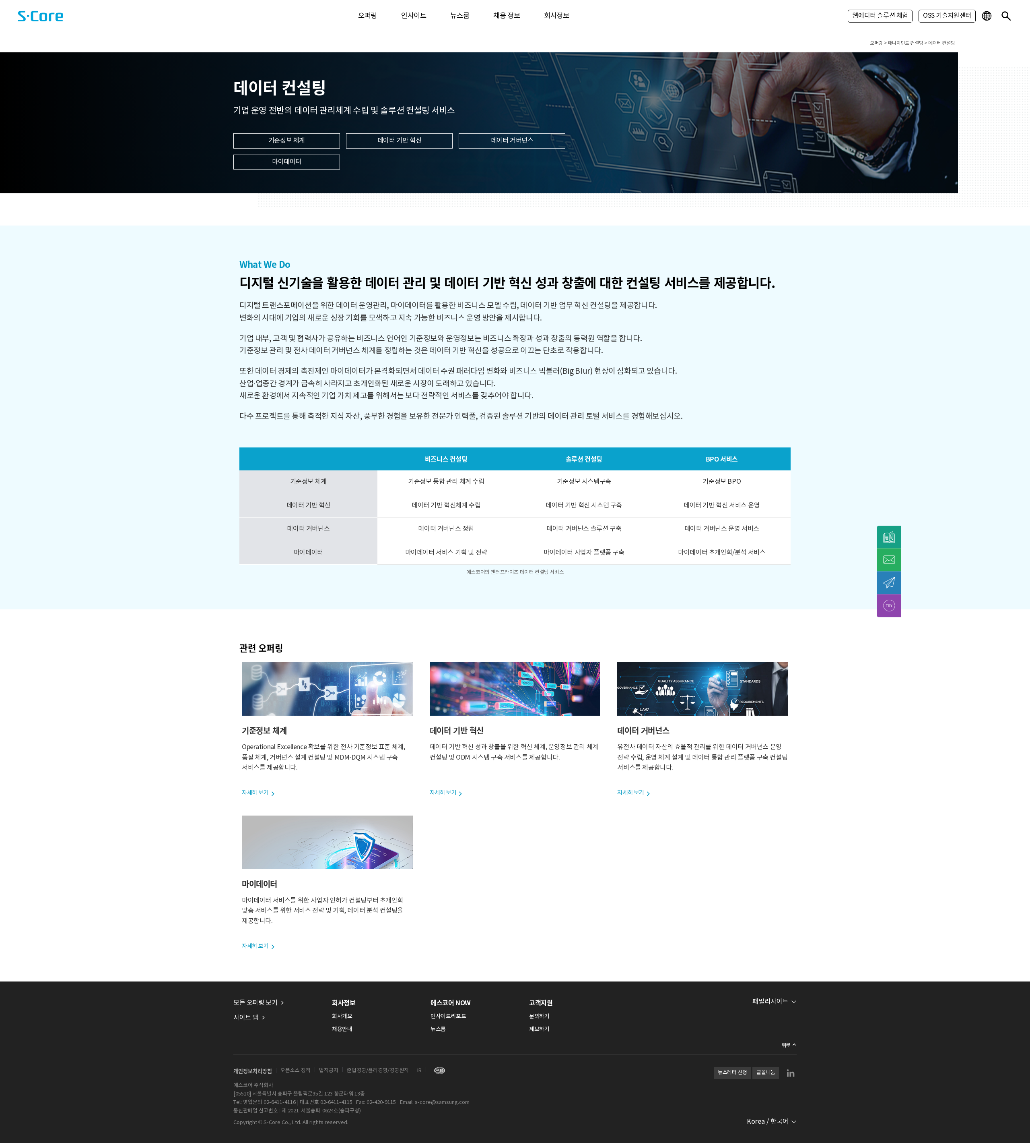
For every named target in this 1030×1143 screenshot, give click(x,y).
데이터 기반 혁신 (399, 140)
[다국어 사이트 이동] (988, 16)
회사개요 (342, 1016)
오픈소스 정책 (295, 1071)
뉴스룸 (459, 16)
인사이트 (413, 16)
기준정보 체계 (286, 140)
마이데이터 (286, 162)
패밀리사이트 (770, 1001)
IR (419, 1071)
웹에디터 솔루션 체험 (880, 15)
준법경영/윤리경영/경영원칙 (378, 1071)
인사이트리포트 (448, 1016)
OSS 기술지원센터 (947, 15)
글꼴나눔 (765, 1073)
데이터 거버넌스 (512, 140)
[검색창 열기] (1006, 16)
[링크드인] (791, 1073)
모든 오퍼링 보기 (255, 1002)
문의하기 (539, 1016)
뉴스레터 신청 (732, 1073)
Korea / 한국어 (768, 1121)
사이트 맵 (245, 1017)
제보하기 (539, 1029)
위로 (786, 1046)
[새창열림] (437, 1071)
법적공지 (328, 1071)
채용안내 (342, 1029)
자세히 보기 (255, 793)
